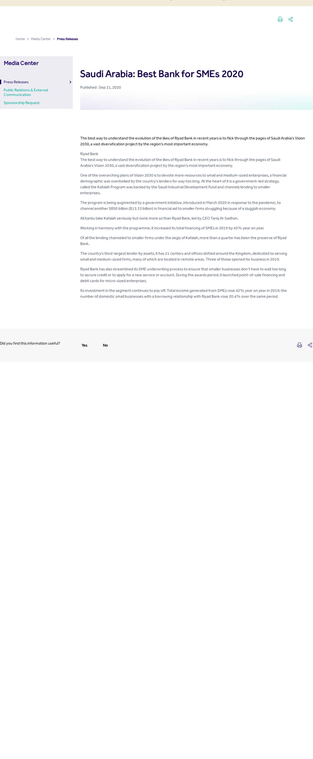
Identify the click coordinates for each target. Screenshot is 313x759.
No (105, 345)
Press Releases (16, 82)
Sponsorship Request (22, 102)
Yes (84, 345)
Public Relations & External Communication (26, 92)
